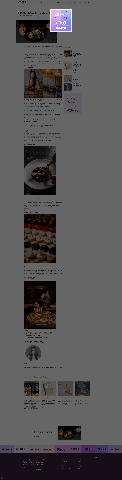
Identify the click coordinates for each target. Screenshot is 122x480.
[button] (2, 478)
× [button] (71, 9)
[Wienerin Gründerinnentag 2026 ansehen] (61, 20)
